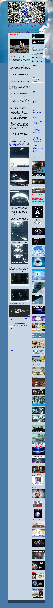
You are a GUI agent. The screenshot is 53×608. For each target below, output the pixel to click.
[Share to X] (11, 326)
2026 (33, 85)
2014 (33, 156)
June (34, 102)
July (34, 101)
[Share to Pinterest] (12, 326)
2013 (33, 157)
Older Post (28, 350)
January (34, 151)
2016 (33, 154)
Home (20, 350)
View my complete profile (35, 67)
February (34, 150)
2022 (33, 90)
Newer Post (11, 350)
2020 (33, 92)
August (34, 100)
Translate (37, 79)
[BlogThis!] (10, 326)
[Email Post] (26, 325)
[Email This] (9, 326)
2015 (33, 155)
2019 (33, 93)
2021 (33, 91)
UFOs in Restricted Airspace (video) (37, 117)
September (34, 99)
